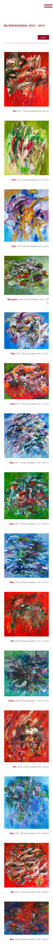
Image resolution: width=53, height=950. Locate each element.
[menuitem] (45, 5)
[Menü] (45, 5)
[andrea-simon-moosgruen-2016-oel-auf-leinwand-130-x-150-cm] (26, 275)
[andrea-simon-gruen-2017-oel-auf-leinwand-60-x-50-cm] (26, 148)
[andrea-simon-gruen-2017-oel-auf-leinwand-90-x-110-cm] (26, 381)
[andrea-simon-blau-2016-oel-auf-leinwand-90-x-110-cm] (26, 330)
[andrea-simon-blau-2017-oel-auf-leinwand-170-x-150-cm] (26, 802)
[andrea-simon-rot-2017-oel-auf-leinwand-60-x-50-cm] (26, 79)
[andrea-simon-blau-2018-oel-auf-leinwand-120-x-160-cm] (26, 918)
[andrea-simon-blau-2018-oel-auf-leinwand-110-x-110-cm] (26, 555)
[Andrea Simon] (22, 5)
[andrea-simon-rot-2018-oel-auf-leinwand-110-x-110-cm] (26, 614)
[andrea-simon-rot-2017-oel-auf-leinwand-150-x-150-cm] (26, 865)
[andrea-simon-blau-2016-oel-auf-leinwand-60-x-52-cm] (26, 215)
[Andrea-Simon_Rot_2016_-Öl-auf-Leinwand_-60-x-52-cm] (26, 736)
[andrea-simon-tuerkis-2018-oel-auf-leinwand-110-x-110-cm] (26, 673)
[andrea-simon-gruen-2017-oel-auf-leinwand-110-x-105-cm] (26, 495)
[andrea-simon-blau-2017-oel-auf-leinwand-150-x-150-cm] (26, 435)
